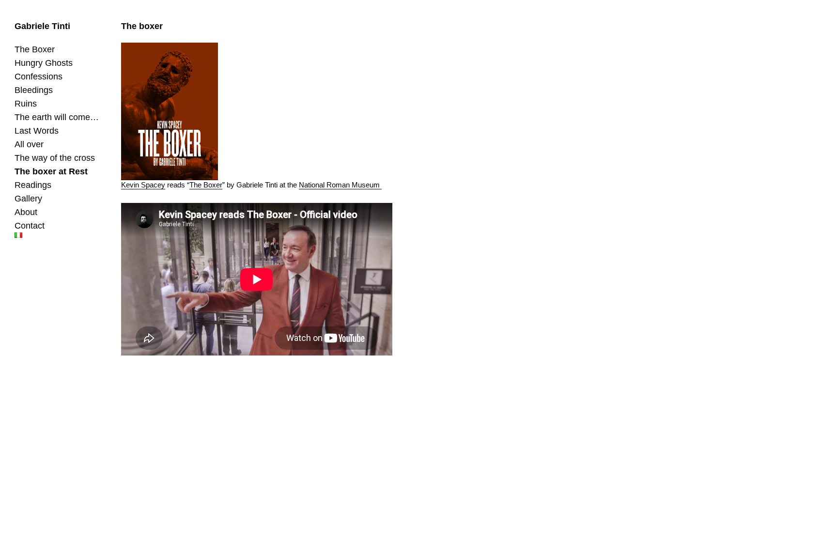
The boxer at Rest (51, 171)
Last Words (37, 131)
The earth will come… (57, 117)
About (26, 212)
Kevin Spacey (143, 185)
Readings (33, 185)
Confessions (38, 76)
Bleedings (34, 90)
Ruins (26, 103)
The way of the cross (55, 158)
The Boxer (35, 49)
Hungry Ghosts (44, 63)
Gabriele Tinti (42, 26)
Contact (30, 226)
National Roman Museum (340, 185)
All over (29, 144)
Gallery (28, 198)
